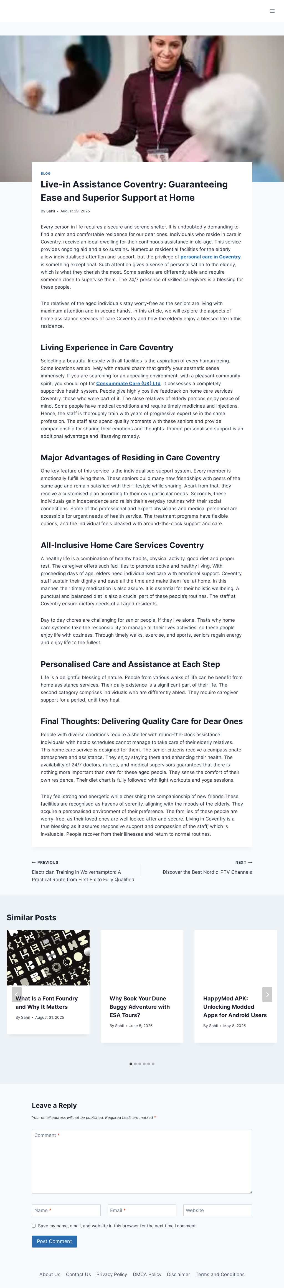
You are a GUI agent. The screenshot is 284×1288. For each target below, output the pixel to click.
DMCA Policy (147, 1274)
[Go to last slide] (17, 994)
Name (43, 1210)
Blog (45, 173)
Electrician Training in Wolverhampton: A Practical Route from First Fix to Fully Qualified (83, 871)
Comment (47, 1135)
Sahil (50, 211)
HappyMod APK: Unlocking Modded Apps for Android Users (235, 1006)
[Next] (267, 994)
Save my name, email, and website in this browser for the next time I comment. (117, 1225)
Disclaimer (178, 1274)
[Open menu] (272, 11)
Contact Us (78, 1274)
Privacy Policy (112, 1274)
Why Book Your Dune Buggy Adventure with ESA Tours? (140, 1006)
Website (195, 1210)
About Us (49, 1274)
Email (118, 1210)
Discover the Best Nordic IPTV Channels (207, 867)
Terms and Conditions (220, 1274)
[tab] (131, 1064)
